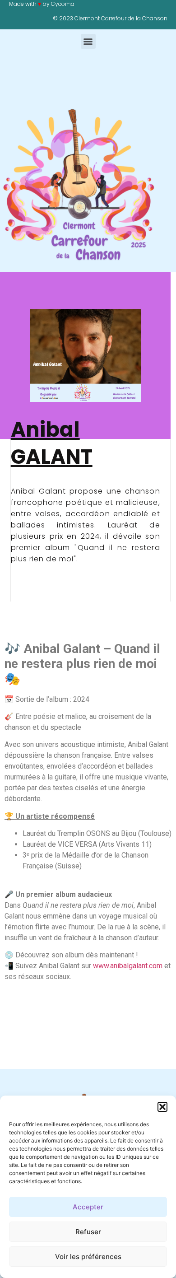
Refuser (88, 1231)
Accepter (88, 1207)
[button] (162, 1106)
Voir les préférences (88, 1256)
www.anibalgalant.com (127, 965)
